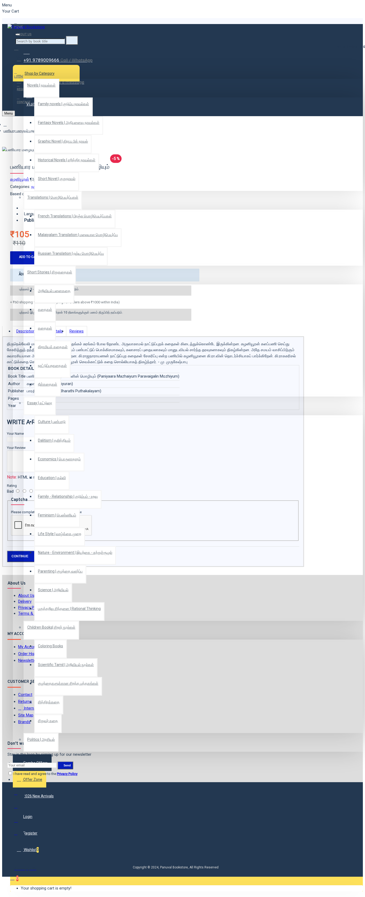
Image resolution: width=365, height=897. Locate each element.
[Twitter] (19, 809)
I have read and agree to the (45, 774)
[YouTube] (19, 835)
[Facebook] (19, 795)
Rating (12, 486)
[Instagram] (19, 822)
